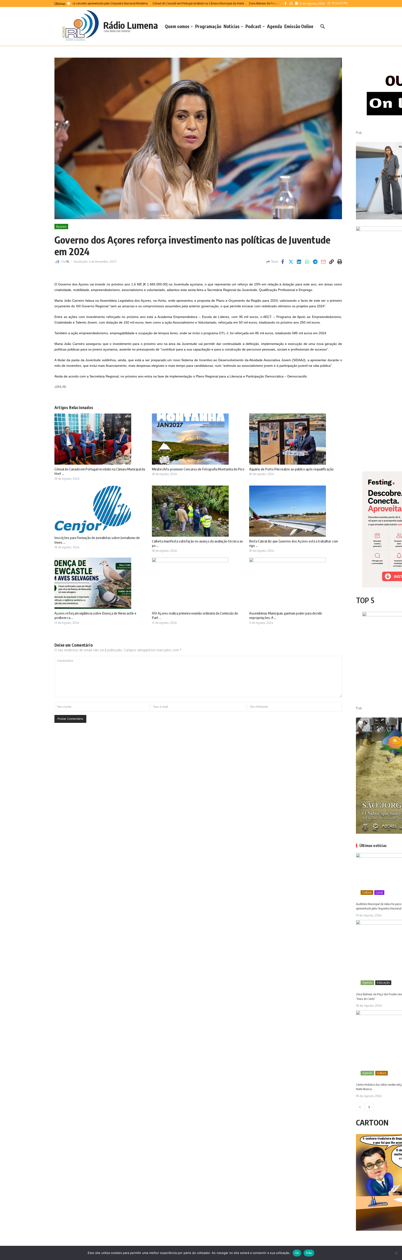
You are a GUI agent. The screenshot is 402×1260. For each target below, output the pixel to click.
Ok (297, 1253)
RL (68, 261)
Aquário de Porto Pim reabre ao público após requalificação (291, 469)
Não (309, 1253)
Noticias (232, 26)
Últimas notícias (373, 845)
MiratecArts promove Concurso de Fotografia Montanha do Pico (198, 469)
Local (379, 892)
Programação (208, 26)
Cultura (367, 892)
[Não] (396, 1253)
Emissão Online (298, 26)
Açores (61, 226)
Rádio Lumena (130, 25)
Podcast (253, 26)
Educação (383, 982)
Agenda (274, 26)
